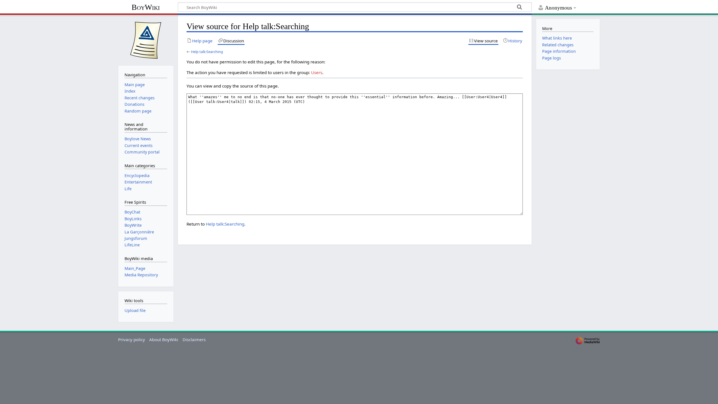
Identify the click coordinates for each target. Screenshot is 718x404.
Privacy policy (131, 339)
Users (316, 72)
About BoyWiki (163, 339)
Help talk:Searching (207, 51)
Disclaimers (194, 339)
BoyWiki (146, 7)
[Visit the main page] (146, 39)
